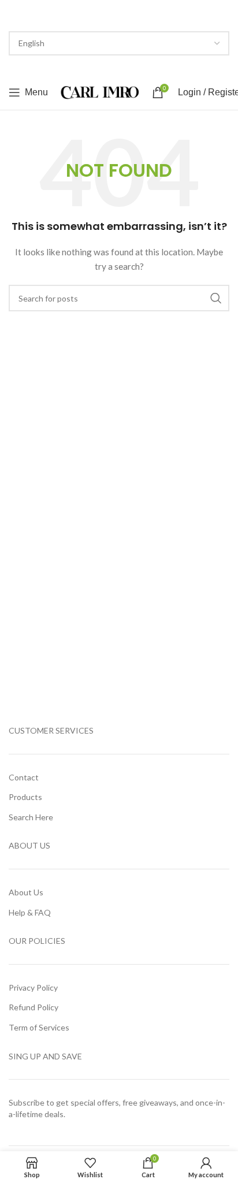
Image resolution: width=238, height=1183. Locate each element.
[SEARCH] (216, 298)
